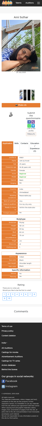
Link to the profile (31, 130)
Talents (18, 3)
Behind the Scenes (9, 369)
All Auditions (7, 348)
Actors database (9, 365)
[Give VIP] (11, 114)
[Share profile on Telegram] (33, 126)
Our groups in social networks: (18, 376)
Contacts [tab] (24, 143)
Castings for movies (10, 352)
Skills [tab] (16, 143)
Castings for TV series (11, 361)
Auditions (30, 3)
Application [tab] (7, 143)
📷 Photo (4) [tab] (21, 105)
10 (9, 298)
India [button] (4, 343)
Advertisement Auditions (12, 357)
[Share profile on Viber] (33, 122)
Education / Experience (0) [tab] (34, 147)
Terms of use (7, 326)
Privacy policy (7, 331)
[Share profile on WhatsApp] (29, 126)
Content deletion (9, 336)
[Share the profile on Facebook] (29, 122)
